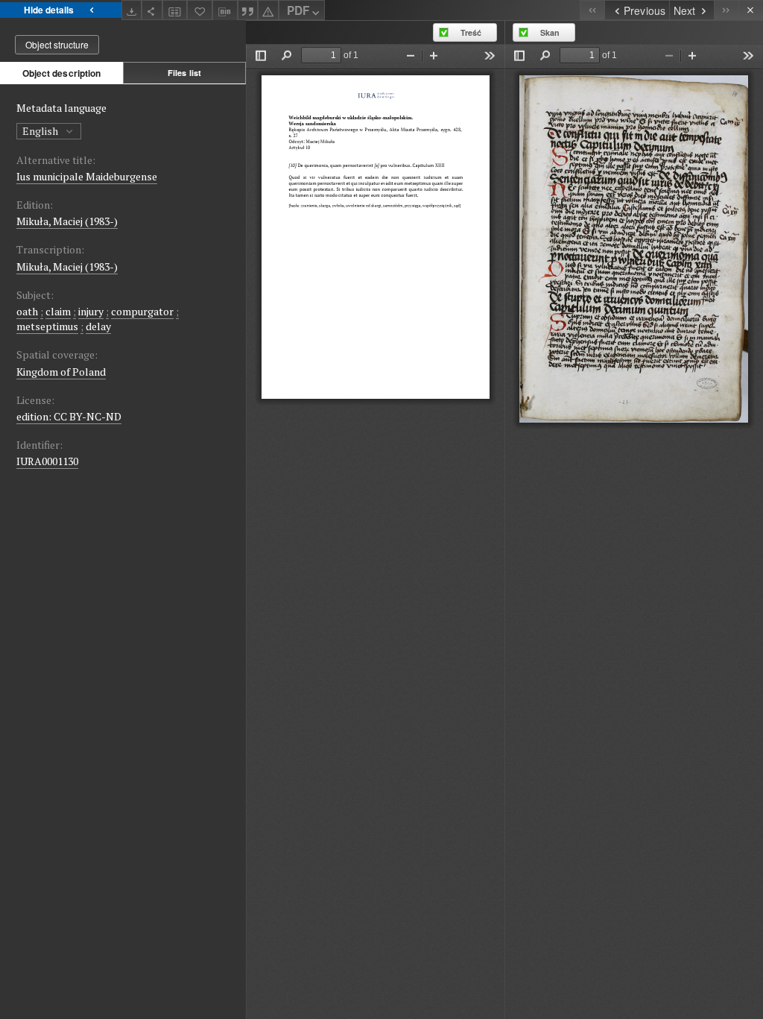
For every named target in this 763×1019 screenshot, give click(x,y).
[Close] (750, 10)
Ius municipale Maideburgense (86, 176)
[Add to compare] (175, 10)
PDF (298, 10)
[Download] (131, 10)
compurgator (142, 311)
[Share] (152, 10)
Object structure (57, 44)
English (41, 131)
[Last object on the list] (726, 10)
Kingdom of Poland (61, 372)
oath (27, 311)
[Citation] (248, 10)
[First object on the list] (592, 10)
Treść (470, 32)
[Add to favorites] (199, 10)
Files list (184, 72)
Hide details (49, 9)
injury (91, 311)
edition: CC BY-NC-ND (68, 416)
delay (98, 326)
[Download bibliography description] (225, 10)
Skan (550, 32)
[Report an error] (268, 10)
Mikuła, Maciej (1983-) (67, 221)
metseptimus (47, 326)
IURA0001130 (47, 461)
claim (58, 311)
